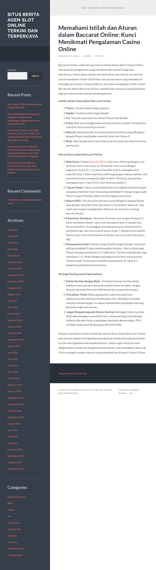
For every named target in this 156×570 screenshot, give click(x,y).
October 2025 (14, 288)
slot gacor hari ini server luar (72, 373)
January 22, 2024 (68, 56)
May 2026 (12, 242)
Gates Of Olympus (16, 496)
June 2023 (12, 436)
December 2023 (15, 397)
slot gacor (12, 535)
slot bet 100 (13, 522)
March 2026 (13, 255)
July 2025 (12, 300)
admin (87, 56)
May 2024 (12, 365)
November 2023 (15, 404)
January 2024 (14, 391)
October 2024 (14, 333)
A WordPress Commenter (20, 199)
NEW (10, 503)
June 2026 (12, 236)
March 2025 (13, 313)
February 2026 (14, 262)
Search (11, 70)
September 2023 (15, 417)
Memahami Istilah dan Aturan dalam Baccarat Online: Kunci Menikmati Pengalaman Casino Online (99, 38)
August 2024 (14, 346)
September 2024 (15, 339)
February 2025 (14, 320)
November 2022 (15, 456)
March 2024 (13, 378)
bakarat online (97, 161)
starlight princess (16, 548)
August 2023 (14, 423)
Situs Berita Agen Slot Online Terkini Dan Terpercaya (23, 25)
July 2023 (12, 430)
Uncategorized (14, 555)
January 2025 (14, 326)
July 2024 (12, 352)
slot (9, 516)
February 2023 (14, 449)
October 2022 (14, 462)
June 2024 (12, 359)
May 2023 (12, 443)
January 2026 (14, 268)
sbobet (10, 509)
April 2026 (12, 249)
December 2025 (15, 275)
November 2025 (15, 281)
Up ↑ (132, 393)
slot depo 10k (14, 529)
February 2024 (14, 385)
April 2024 (12, 372)
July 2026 (12, 229)
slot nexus (12, 542)
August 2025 (14, 294)
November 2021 (15, 468)
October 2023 (14, 410)
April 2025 (12, 307)
